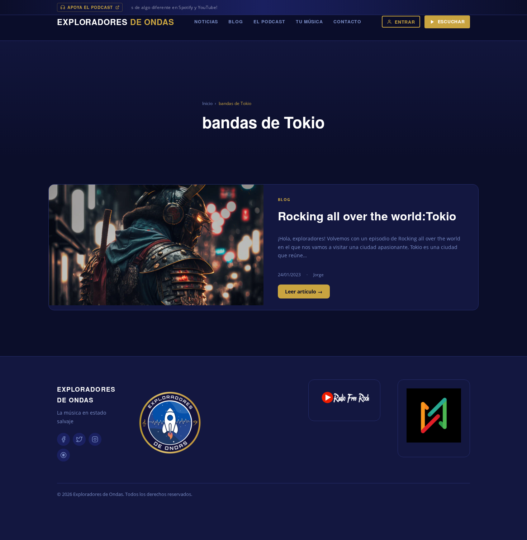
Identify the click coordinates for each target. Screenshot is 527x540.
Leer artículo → (304, 291)
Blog (235, 21)
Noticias (206, 21)
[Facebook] (63, 439)
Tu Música (309, 21)
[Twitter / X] (79, 439)
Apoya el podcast (90, 7)
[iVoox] (63, 455)
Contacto (347, 21)
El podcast (269, 21)
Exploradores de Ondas (86, 394)
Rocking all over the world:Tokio (367, 215)
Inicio (207, 103)
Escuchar (451, 21)
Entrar (405, 22)
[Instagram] (95, 439)
